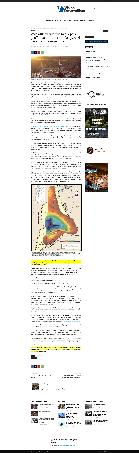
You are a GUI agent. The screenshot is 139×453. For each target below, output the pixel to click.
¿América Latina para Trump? (93, 73)
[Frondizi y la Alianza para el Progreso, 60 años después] (88, 422)
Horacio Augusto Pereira (38, 48)
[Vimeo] (105, 1)
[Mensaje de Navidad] (34, 413)
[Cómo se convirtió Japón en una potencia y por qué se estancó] (61, 424)
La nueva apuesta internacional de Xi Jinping (41, 376)
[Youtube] (107, 1)
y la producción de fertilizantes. (71, 321)
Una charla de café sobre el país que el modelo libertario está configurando (95, 78)
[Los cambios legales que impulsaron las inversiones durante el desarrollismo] (88, 413)
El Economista (39, 356)
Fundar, (48, 296)
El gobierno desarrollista (94, 401)
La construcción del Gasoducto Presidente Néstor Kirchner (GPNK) (50, 126)
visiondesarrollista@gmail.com (67, 445)
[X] (103, 1)
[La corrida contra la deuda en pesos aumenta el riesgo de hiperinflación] (61, 415)
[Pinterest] (39, 52)
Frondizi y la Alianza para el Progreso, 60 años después (100, 422)
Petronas (55, 290)
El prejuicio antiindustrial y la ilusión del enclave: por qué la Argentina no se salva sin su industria (97, 66)
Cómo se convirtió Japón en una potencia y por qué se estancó (73, 424)
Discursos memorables (39, 401)
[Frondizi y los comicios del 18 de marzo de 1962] (88, 406)
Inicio (32, 28)
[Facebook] (99, 1)
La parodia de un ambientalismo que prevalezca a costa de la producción (71, 376)
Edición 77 (36, 28)
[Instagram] (101, 1)
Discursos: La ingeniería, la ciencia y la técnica (46, 405)
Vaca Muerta (40, 357)
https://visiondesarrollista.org (46, 385)
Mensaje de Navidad (45, 411)
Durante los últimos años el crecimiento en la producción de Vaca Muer (52, 119)
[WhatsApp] (42, 52)
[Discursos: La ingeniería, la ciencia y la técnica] (34, 406)
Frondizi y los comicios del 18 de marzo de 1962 (100, 405)
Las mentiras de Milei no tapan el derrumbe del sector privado (96, 50)
